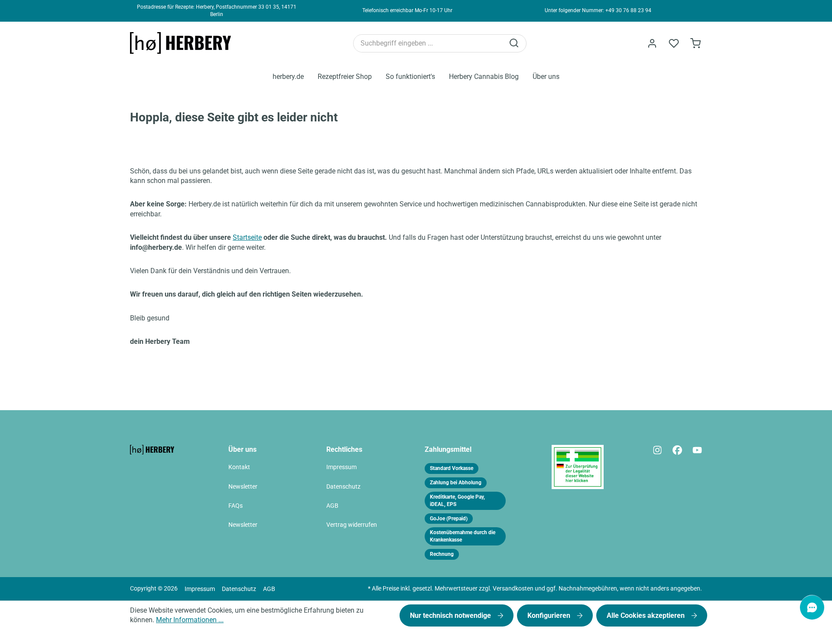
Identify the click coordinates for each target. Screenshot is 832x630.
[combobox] (429, 43)
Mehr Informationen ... (190, 620)
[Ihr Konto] (652, 43)
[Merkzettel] (674, 43)
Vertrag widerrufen (351, 525)
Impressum (341, 467)
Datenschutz (343, 486)
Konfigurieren (549, 615)
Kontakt (239, 467)
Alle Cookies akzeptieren (646, 615)
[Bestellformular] (695, 43)
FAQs (235, 505)
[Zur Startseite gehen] (184, 43)
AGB (332, 505)
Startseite (247, 237)
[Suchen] (515, 43)
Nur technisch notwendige (451, 615)
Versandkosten (513, 588)
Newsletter (242, 486)
